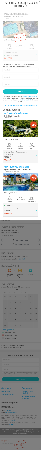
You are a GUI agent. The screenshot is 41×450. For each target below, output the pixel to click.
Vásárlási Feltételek (25, 100)
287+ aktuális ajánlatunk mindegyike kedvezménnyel (19, 105)
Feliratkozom (20, 92)
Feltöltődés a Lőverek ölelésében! (16, 113)
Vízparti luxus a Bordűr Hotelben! (16, 167)
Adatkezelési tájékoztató (29, 96)
